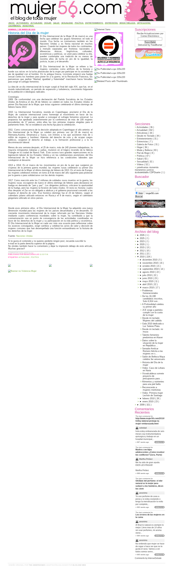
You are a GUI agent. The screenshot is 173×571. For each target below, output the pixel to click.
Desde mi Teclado (146, 136)
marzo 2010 (148, 287)
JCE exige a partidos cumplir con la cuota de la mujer (152, 312)
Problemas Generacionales (150, 291)
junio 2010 (147, 278)
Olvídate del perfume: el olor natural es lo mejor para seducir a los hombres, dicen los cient (149, 485)
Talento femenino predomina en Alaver (152, 336)
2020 (142, 244)
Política (79, 23)
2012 (142, 250)
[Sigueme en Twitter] (149, 58)
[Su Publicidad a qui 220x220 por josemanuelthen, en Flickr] (109, 73)
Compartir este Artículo (20, 253)
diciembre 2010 (150, 259)
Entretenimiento (94, 23)
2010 (142, 256)
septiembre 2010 (150, 269)
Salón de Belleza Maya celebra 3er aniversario (153, 357)
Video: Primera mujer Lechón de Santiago (152, 394)
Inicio (11, 23)
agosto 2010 (148, 272)
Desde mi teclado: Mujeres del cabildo (152, 319)
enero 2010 (148, 401)
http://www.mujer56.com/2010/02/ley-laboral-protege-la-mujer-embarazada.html (149, 421)
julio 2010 (147, 275)
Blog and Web (79, 565)
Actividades (22, 23)
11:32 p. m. (44, 254)
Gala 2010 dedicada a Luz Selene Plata (153, 324)
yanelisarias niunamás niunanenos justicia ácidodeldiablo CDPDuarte (148, 170)
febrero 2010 (148, 398)
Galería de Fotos (145, 144)
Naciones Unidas (24, 236)
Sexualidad (67, 23)
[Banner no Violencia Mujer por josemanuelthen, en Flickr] (22, 271)
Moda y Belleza (127, 23)
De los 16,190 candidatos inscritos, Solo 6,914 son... (152, 298)
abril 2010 (147, 284)
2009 (142, 404)
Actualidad (36, 23)
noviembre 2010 (150, 263)
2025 (142, 238)
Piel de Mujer (143, 153)
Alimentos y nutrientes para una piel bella (153, 382)
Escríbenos (15, 26)
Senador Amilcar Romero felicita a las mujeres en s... (152, 351)
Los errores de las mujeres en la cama (149, 516)
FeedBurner (156, 45)
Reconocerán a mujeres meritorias (151, 388)
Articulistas (143, 23)
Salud (56, 23)
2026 (142, 235)
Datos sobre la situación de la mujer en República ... (152, 343)
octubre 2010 (149, 266)
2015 (142, 247)
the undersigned (37, 565)
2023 (142, 241)
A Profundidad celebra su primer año (153, 305)
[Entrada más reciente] (9, 265)
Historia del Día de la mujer (28, 33)
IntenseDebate (155, 558)
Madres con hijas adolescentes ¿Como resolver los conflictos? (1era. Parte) (150, 452)
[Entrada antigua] (91, 265)
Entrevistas (111, 23)
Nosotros (28, 26)
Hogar (47, 23)
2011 (142, 253)
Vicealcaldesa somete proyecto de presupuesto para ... (153, 376)
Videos (140, 164)
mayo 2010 (148, 281)
